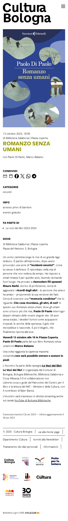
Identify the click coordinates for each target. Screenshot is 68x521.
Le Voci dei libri (51, 365)
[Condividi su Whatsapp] (28, 176)
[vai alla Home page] (34, 14)
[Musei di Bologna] (25, 462)
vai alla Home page (49, 432)
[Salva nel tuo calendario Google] (11, 176)
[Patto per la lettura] (56, 461)
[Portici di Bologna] (9, 493)
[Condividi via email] (5, 176)
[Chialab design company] (21, 510)
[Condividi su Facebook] (17, 176)
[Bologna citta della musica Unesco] (10, 477)
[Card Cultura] (43, 477)
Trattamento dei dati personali (20, 446)
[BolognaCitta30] (27, 493)
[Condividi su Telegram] (34, 176)
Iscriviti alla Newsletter (46, 439)
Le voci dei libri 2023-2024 (21, 228)
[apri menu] (63, 6)
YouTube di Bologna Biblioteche (32, 400)
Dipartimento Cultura (15, 439)
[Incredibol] (27, 477)
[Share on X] (22, 176)
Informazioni (51, 446)
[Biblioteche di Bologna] (39, 461)
